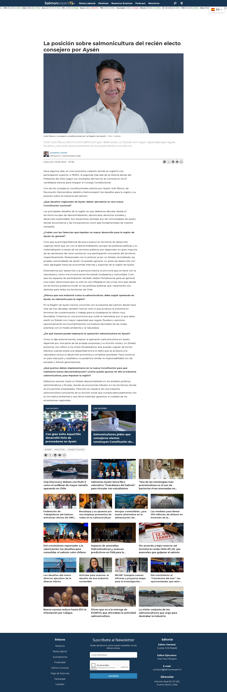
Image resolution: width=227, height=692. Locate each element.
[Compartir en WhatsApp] (181, 162)
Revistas (103, 3)
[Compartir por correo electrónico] (177, 162)
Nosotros (153, 3)
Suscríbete (114, 676)
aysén (48, 449)
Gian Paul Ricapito (167, 659)
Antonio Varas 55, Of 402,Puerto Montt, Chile (167, 683)
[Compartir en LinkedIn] (173, 162)
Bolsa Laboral (87, 3)
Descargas (60, 679)
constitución (76, 449)
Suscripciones (60, 657)
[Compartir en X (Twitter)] (169, 162)
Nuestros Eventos (122, 3)
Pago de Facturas (60, 673)
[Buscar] (175, 3)
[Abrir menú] (182, 3)
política (60, 449)
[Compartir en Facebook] (164, 162)
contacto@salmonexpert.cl (167, 669)
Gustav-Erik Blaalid (167, 648)
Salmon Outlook (60, 668)
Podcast (140, 3)
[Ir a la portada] (60, 3)
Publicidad (60, 662)
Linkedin (59, 684)
